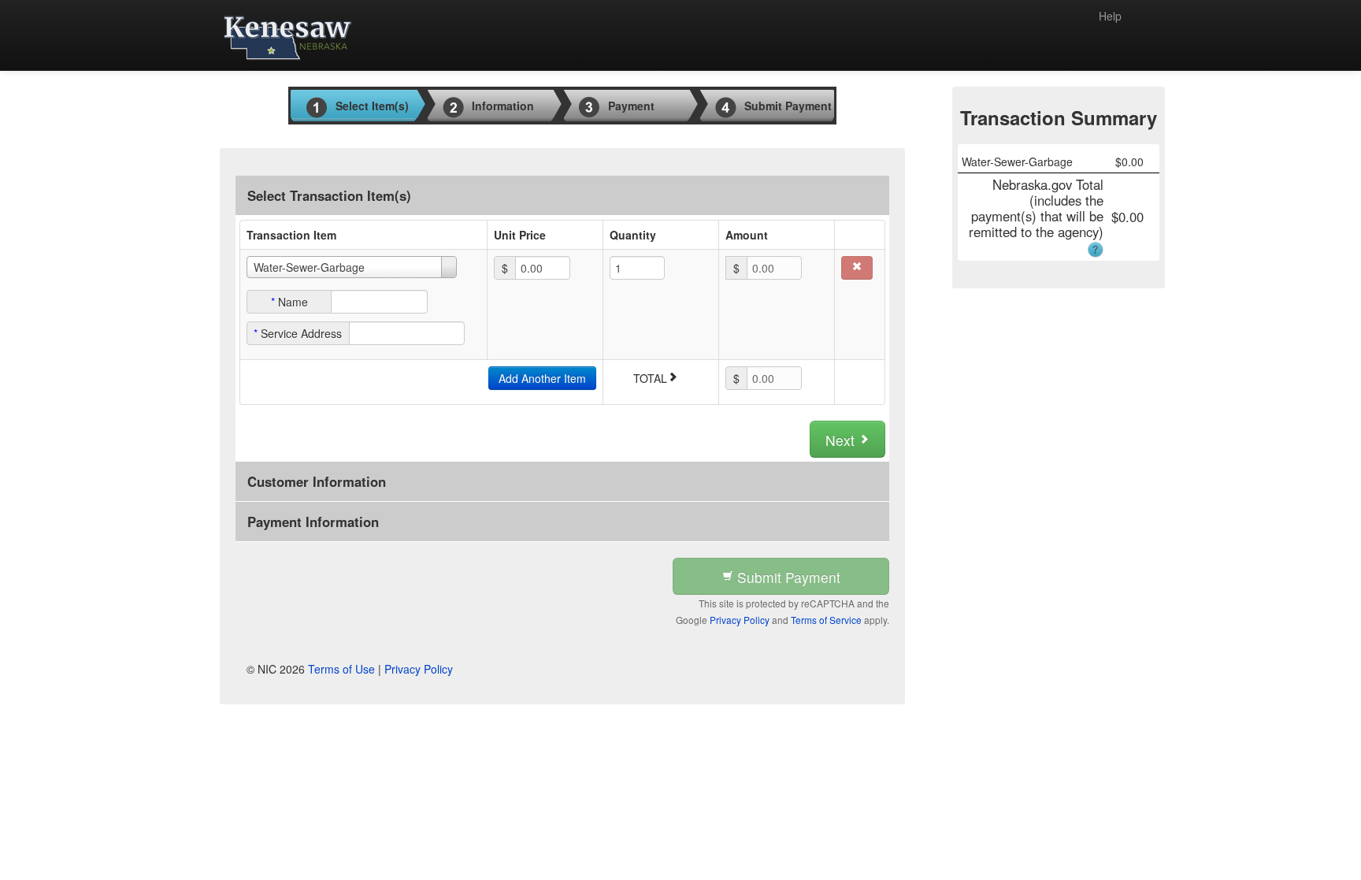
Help (1110, 16)
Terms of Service (826, 619)
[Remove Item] (857, 268)
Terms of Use (341, 669)
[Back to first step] (287, 35)
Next (842, 440)
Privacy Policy (740, 619)
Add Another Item (542, 378)
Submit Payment (786, 577)
